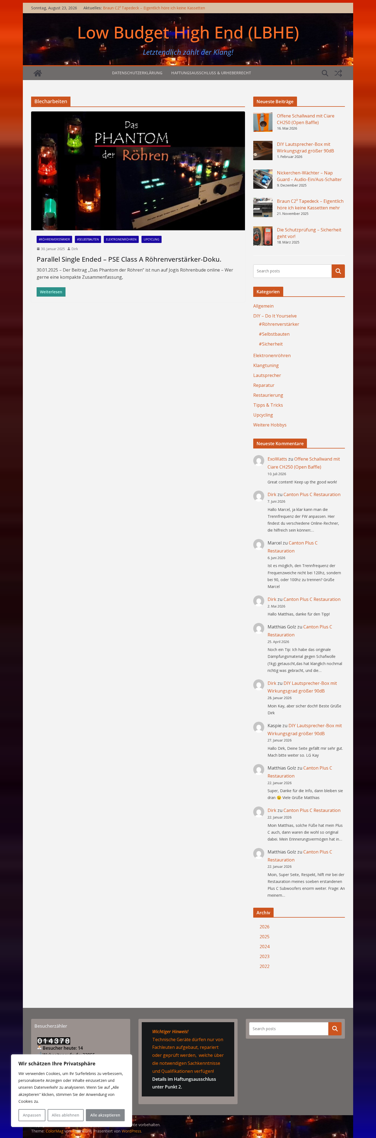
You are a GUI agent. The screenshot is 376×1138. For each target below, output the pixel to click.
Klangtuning (266, 365)
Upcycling (151, 239)
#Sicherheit (271, 344)
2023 (264, 956)
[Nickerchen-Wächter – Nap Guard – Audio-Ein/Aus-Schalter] (263, 179)
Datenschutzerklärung (137, 72)
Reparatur (263, 385)
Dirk (75, 249)
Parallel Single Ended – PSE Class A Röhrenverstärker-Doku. (129, 259)
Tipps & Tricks (268, 405)
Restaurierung (268, 395)
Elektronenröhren (121, 239)
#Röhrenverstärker (54, 239)
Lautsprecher (267, 375)
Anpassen (32, 1115)
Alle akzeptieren (105, 1115)
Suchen (338, 271)
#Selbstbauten (88, 239)
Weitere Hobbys (270, 425)
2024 (264, 946)
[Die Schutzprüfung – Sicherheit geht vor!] (263, 236)
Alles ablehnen (65, 1115)
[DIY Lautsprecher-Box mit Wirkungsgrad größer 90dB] (263, 150)
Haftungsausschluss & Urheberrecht (211, 72)
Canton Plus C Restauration (312, 494)
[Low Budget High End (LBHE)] (37, 73)
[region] (71, 1090)
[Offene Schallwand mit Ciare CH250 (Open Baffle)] (263, 122)
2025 (264, 937)
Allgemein (263, 306)
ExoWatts (277, 459)
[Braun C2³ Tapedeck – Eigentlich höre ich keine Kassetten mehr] (263, 207)
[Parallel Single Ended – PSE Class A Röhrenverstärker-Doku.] (138, 170)
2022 (264, 966)
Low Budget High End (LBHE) (188, 32)
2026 (264, 927)
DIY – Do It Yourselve (275, 316)
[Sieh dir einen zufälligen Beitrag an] (338, 73)
